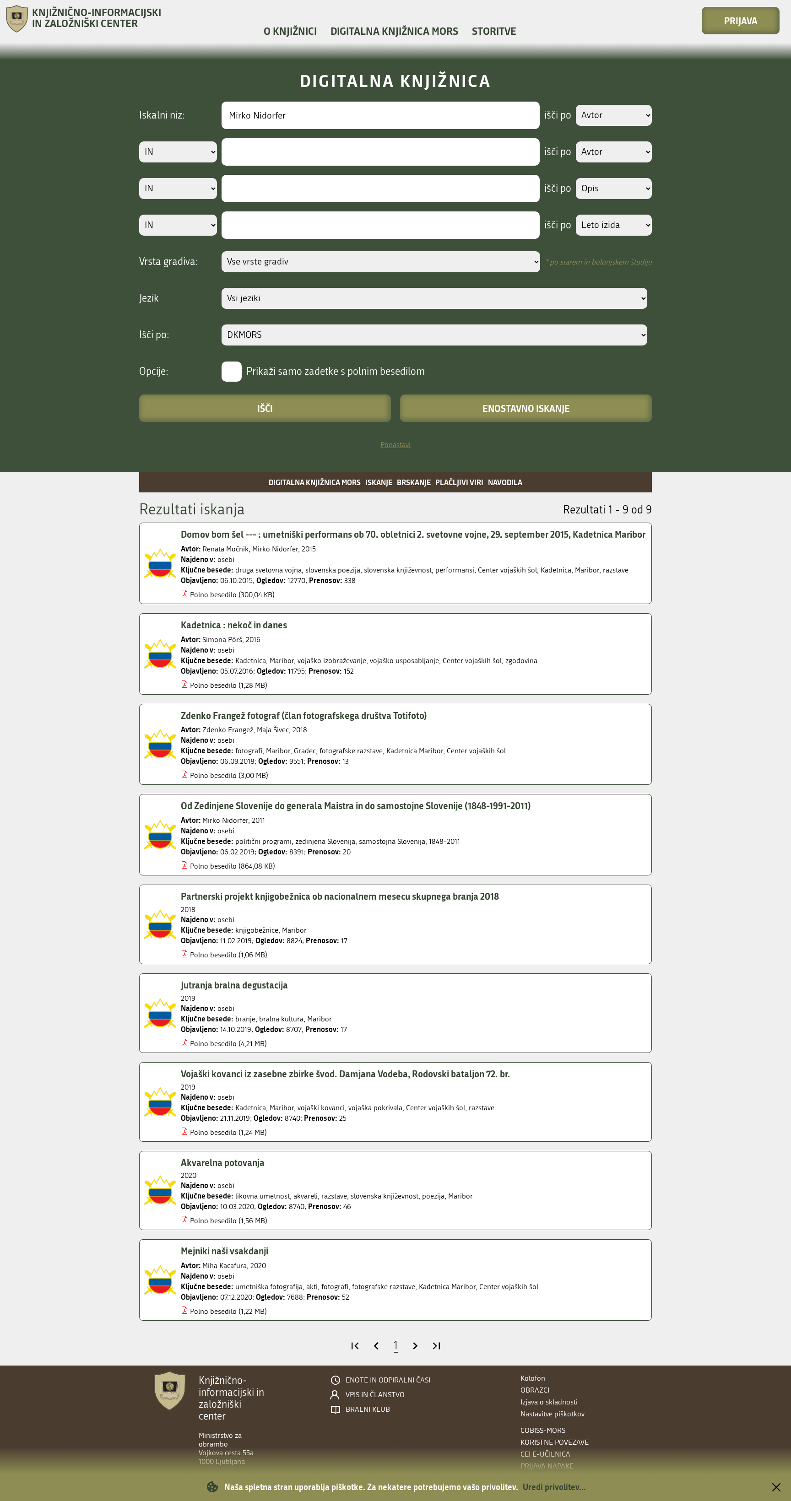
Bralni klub (368, 1409)
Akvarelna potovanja (223, 1162)
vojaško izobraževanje (332, 660)
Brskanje (414, 482)
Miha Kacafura (224, 1265)
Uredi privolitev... (554, 1487)
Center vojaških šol (507, 570)
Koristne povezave (554, 1442)
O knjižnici (290, 31)
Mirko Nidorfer (275, 549)
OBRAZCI (534, 1390)
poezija (433, 1196)
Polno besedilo (213, 594)
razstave (615, 570)
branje (245, 1019)
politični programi (263, 841)
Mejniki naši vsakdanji (224, 1250)
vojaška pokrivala (375, 1107)
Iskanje (378, 482)
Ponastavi (395, 444)
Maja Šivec (273, 729)
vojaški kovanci (321, 1107)
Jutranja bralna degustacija (234, 984)
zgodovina (521, 660)
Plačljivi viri (459, 482)
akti (312, 1286)
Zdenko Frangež (227, 729)
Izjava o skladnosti (549, 1402)
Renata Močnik (225, 549)
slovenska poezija (332, 570)
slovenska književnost (398, 570)
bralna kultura (281, 1019)
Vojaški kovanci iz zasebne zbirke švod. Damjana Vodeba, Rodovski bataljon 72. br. (345, 1073)
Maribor (587, 570)
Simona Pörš (222, 639)
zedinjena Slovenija (325, 841)
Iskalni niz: (162, 115)
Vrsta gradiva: (168, 262)
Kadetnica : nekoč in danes (234, 624)
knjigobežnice (256, 930)
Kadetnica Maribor (414, 750)
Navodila (505, 482)
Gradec (305, 750)
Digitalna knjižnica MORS (394, 31)
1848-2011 (444, 841)
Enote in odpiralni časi (388, 1380)
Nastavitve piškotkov (552, 1413)
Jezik (149, 298)
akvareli (305, 1196)
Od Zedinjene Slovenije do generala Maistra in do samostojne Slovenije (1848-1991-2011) (356, 805)
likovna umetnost (262, 1196)
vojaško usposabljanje (404, 660)
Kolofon (532, 1378)
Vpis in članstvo (375, 1394)
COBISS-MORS (542, 1430)
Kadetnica (556, 570)
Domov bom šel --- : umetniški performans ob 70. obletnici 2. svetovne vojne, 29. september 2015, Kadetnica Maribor (413, 534)
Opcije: (153, 372)
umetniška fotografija (269, 1286)
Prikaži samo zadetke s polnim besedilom (335, 372)
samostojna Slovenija (392, 841)
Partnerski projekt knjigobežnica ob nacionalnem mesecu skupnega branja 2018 (340, 896)
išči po (557, 115)
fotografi (248, 750)
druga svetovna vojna (268, 570)
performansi (454, 570)
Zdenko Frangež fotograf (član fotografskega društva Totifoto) (304, 715)
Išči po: (154, 335)
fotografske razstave (351, 750)
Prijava (741, 20)
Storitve (494, 31)
